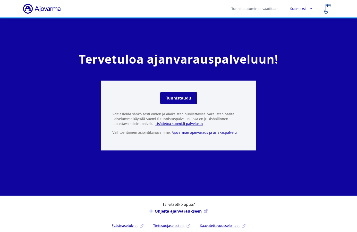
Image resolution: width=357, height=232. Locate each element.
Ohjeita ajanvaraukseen (178, 211)
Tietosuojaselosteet (169, 225)
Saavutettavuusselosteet (220, 225)
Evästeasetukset (125, 225)
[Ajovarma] (41, 9)
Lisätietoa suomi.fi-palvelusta (179, 123)
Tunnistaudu (178, 98)
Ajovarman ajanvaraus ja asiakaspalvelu (204, 132)
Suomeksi (298, 8)
